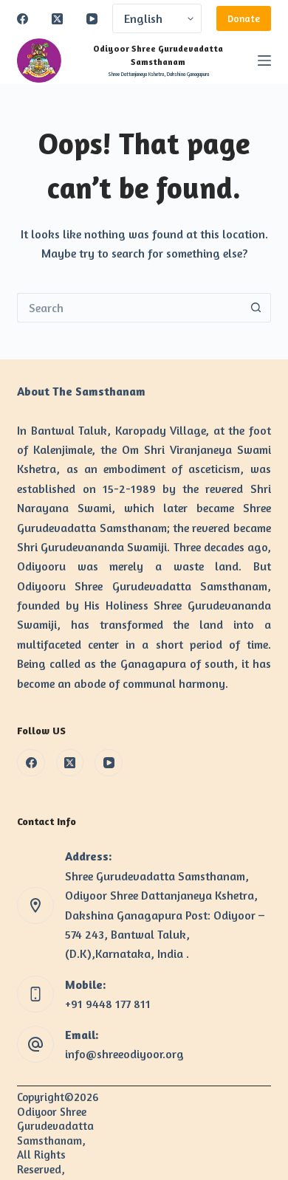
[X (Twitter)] (57, 18)
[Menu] (264, 60)
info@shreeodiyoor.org (124, 1053)
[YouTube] (91, 18)
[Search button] (256, 307)
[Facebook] (22, 18)
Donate (243, 18)
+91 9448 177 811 (108, 1003)
